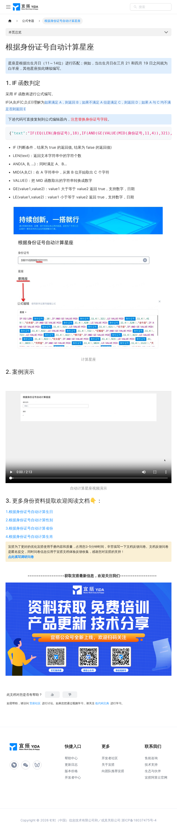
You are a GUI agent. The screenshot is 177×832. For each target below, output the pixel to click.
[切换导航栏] (8, 6)
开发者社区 (110, 758)
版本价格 (71, 771)
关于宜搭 (108, 764)
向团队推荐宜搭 (113, 771)
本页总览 (15, 32)
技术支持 (151, 764)
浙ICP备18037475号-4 (138, 820)
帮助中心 (71, 758)
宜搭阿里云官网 (156, 777)
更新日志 (71, 764)
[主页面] (10, 20)
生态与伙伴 (153, 771)
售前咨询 (151, 758)
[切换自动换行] (157, 132)
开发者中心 (73, 777)
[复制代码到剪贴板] (166, 132)
